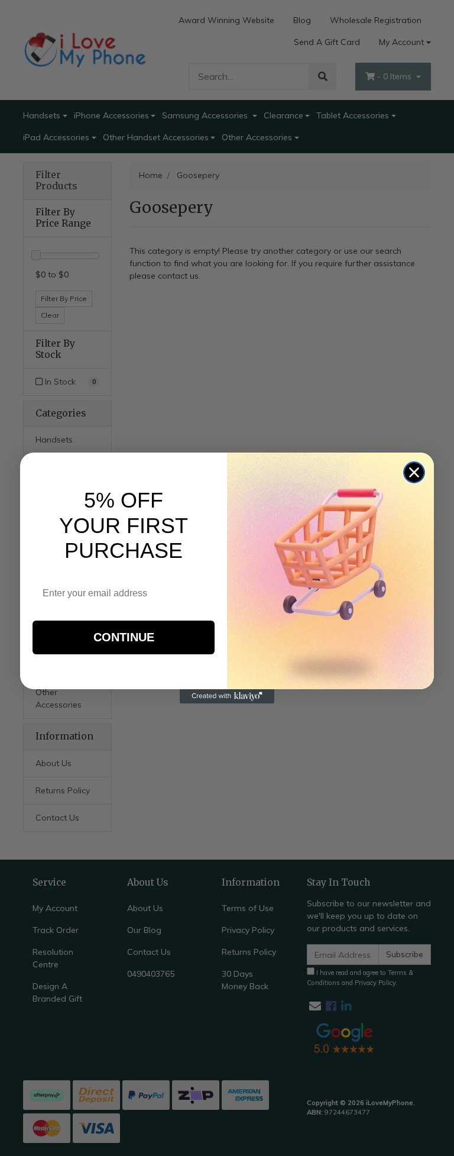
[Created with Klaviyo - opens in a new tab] (227, 696)
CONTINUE (123, 637)
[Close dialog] (414, 472)
